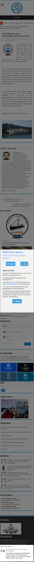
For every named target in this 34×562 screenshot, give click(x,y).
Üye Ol (12, 264)
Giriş (25, 264)
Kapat (32, 546)
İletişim (18, 301)
